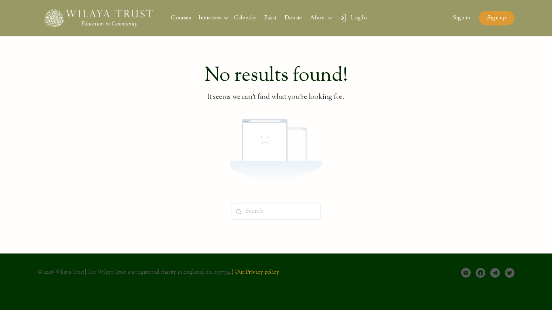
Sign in (461, 18)
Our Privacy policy (256, 272)
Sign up (496, 18)
